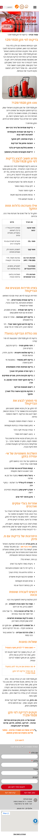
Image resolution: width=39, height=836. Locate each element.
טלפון (35, 761)
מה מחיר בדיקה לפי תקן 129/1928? (24, 672)
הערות (35, 777)
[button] (35, 7)
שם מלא (34, 753)
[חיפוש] (1, 7)
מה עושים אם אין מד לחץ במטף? (19, 666)
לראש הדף (19, 740)
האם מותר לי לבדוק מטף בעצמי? (19, 647)
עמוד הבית (33, 34)
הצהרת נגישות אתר (19, 834)
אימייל (35, 769)
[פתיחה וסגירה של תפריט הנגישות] (35, 820)
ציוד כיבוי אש (26, 546)
